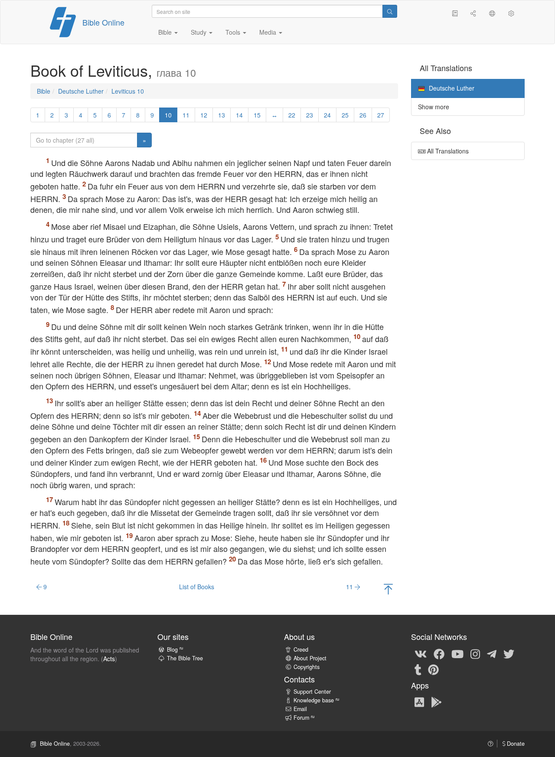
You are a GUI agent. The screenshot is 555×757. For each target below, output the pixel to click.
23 (309, 115)
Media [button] (268, 32)
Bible (43, 91)
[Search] (389, 11)
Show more (433, 106)
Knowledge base (316, 700)
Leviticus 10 (127, 91)
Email (300, 709)
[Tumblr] (418, 669)
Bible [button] (165, 32)
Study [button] (199, 32)
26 (362, 115)
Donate (515, 743)
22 (291, 115)
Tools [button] (233, 32)
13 (221, 115)
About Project (310, 658)
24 (327, 115)
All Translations (447, 151)
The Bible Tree (185, 658)
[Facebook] (439, 653)
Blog (175, 649)
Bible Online (103, 22)
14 (239, 115)
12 (203, 115)
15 (257, 115)
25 (345, 115)
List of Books (196, 586)
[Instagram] (475, 653)
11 (186, 115)
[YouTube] (457, 653)
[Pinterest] (433, 669)
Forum (304, 717)
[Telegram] (491, 653)
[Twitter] (508, 653)
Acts (109, 658)
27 (380, 115)
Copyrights (307, 667)
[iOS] (419, 701)
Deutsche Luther (81, 91)
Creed (301, 649)
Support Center (312, 691)
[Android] (436, 701)
